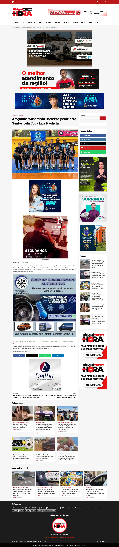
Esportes (66, 22)
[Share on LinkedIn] (58, 355)
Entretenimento (79, 508)
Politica (48, 22)
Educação (75, 22)
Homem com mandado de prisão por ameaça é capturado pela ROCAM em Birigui (85, 296)
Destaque (15, 22)
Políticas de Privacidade (25, 541)
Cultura (43, 508)
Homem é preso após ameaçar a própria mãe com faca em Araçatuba (22, 413)
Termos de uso (37, 541)
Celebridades (35, 508)
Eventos (95, 508)
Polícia (40, 22)
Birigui (23, 22)
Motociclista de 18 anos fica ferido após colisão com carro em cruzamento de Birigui (85, 264)
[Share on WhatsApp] (45, 355)
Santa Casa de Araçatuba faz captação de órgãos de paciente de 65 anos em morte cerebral (67, 413)
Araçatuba (31, 22)
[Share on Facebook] (19, 355)
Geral (90, 22)
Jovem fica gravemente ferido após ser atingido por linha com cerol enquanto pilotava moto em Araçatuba (67, 444)
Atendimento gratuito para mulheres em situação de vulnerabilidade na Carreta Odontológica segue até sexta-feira (44, 413)
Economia (57, 22)
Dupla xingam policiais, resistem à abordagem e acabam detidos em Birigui (85, 274)
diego (14, 128)
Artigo (83, 22)
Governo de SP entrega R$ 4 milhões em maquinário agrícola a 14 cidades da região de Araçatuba (28, 395)
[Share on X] (32, 355)
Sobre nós (15, 541)
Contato (44, 541)
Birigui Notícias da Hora (58, 545)
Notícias (25, 487)
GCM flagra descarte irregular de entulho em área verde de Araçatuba (44, 444)
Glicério (15, 510)
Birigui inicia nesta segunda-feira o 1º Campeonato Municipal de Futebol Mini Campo (22, 444)
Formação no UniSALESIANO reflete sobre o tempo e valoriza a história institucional (61, 395)
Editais (63, 508)
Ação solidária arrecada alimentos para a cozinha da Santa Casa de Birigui (85, 285)
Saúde (97, 22)
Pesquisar (83, 115)
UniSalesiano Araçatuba (49, 510)
